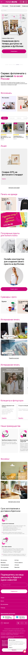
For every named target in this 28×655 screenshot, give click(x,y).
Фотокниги (5, 6)
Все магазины (4, 604)
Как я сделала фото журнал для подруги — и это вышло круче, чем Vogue (13, 496)
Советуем (12, 118)
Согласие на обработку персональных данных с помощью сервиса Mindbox (12, 637)
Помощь (3, 607)
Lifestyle (17, 565)
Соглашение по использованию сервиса (14, 628)
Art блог (17, 560)
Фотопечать (4, 560)
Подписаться (14, 591)
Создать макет (14, 289)
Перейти (4, 418)
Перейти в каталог (14, 358)
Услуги (2, 597)
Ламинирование (5, 565)
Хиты (4, 118)
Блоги (2, 601)
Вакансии (17, 567)
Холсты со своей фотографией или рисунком (12, 370)
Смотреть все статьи (14, 501)
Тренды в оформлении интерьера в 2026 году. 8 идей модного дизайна (13, 477)
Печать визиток (19, 562)
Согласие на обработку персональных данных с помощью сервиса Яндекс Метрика (12, 633)
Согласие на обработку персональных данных (14, 630)
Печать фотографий (15, 6)
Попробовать (14, 50)
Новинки (19, 118)
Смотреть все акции (14, 187)
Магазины (3, 562)
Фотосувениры (4, 567)
